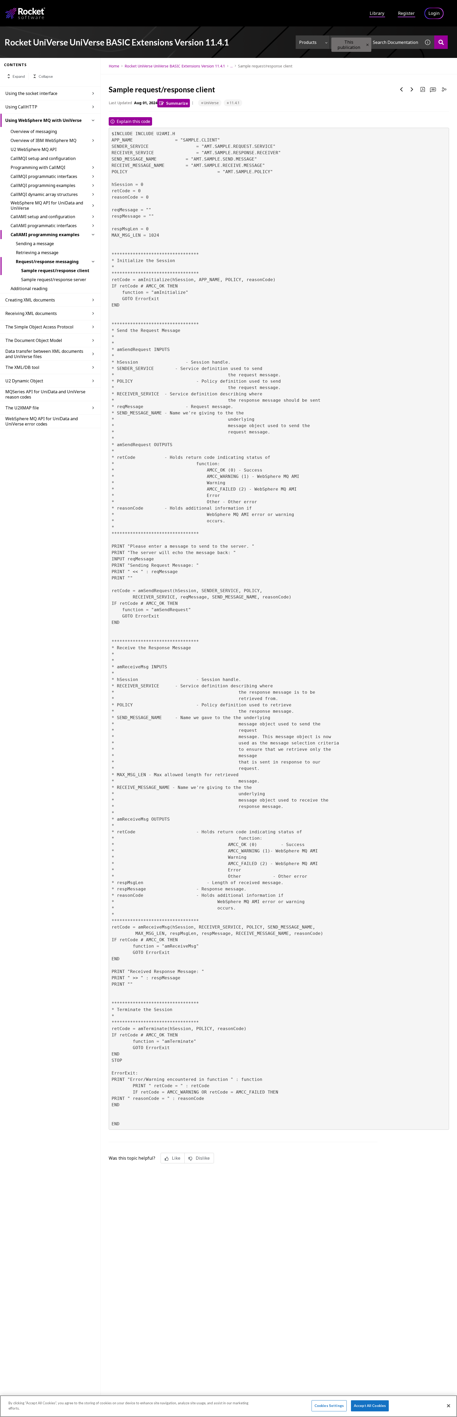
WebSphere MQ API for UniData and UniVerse (47, 205)
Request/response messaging (47, 261)
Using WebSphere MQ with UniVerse (43, 120)
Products (308, 42)
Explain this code (133, 121)
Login (434, 13)
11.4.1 (235, 102)
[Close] (448, 1405)
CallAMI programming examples (45, 234)
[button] (367, 45)
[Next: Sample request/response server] (412, 89)
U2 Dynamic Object (24, 381)
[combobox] (375, 42)
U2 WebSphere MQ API (34, 149)
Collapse (46, 76)
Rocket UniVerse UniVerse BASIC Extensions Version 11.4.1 (175, 66)
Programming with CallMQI (38, 167)
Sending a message (35, 243)
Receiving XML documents (31, 313)
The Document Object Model (33, 340)
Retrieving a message (37, 252)
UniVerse (211, 102)
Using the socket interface (31, 93)
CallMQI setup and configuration (43, 158)
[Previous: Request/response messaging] (401, 89)
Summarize (177, 103)
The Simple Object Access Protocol (39, 327)
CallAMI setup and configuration (43, 217)
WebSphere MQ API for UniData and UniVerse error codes (41, 421)
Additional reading (29, 288)
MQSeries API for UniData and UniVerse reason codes (45, 394)
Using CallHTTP (21, 107)
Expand (19, 76)
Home (114, 66)
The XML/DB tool (22, 367)
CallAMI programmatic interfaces (44, 225)
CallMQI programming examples (43, 185)
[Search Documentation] (441, 42)
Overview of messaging (34, 131)
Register (406, 13)
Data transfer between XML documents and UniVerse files (44, 353)
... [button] (231, 66)
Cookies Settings (329, 1406)
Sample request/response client (55, 270)
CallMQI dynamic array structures (44, 194)
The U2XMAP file (22, 408)
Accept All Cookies (370, 1406)
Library (377, 13)
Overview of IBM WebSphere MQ (43, 140)
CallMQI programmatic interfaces (44, 176)
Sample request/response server (53, 279)
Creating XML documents (30, 300)
